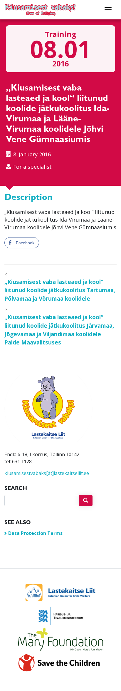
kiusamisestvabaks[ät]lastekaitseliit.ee (46, 473)
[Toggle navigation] (108, 10)
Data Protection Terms (35, 533)
